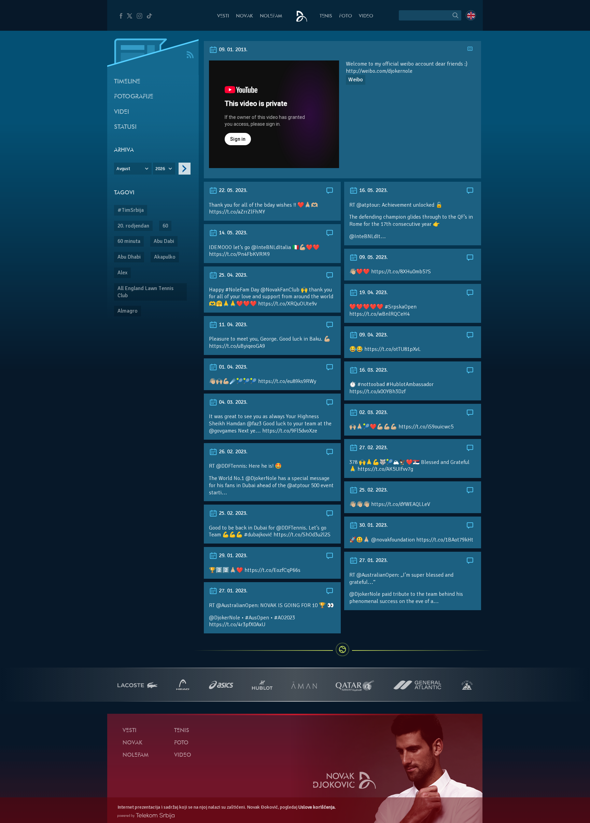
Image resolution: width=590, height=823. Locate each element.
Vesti (223, 16)
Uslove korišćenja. (317, 807)
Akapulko (164, 256)
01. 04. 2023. (232, 367)
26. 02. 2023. (232, 451)
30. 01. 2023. (373, 525)
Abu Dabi (164, 241)
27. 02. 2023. (373, 447)
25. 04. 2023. (232, 275)
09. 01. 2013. (232, 49)
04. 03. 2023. (232, 402)
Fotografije (133, 97)
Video (366, 16)
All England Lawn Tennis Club (145, 292)
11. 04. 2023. (232, 324)
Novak (244, 16)
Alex (122, 272)
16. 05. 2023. (373, 190)
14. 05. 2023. (232, 232)
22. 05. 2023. (232, 190)
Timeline (127, 82)
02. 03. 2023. (373, 412)
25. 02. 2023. (373, 489)
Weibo (355, 79)
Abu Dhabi (129, 256)
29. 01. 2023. (232, 555)
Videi (121, 112)
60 (165, 225)
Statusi (125, 127)
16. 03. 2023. (373, 370)
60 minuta (128, 241)
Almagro (127, 310)
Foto (345, 16)
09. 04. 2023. (373, 334)
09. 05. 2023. (373, 257)
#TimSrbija (130, 210)
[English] (471, 15)
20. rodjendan (133, 225)
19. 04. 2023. (373, 292)
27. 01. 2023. (373, 560)
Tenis (326, 16)
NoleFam (271, 16)
